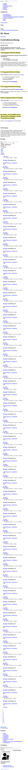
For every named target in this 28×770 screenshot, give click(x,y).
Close (2, 28)
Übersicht (5, 734)
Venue (2, 150)
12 (3, 722)
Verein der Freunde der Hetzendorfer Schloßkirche (13, 16)
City (2, 151)
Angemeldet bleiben (6, 751)
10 (3, 719)
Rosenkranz (5, 737)
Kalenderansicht (6, 742)
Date (3, 148)
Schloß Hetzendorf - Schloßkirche (10, 162)
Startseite (5, 3)
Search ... (2, 1)
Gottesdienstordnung (7, 15)
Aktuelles (5, 4)
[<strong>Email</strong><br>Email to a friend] (4, 30)
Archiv (4, 19)
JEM (7, 728)
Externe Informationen (7, 5)
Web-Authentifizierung (5, 761)
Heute (4, 733)
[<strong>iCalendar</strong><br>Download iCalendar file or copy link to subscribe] (15, 30)
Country (2, 153)
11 (3, 721)
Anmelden (3, 763)
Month (2, 143)
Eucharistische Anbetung (8, 739)
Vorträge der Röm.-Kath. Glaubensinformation (12, 741)
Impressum (5, 7)
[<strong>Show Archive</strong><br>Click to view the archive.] (4, 22)
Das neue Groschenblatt (8, 18)
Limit (2, 145)
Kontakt (4, 8)
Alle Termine (6, 735)
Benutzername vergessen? (8, 766)
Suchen (2, 144)
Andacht (5, 740)
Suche (4, 20)
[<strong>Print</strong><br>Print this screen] (10, 30)
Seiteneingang (14, 81)
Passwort (2, 749)
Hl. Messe (5, 160)
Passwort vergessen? (7, 765)
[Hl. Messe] (3, 36)
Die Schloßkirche (6, 14)
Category (3, 154)
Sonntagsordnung (19, 89)
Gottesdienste (6, 736)
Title (2, 149)
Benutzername (3, 747)
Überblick (5, 9)
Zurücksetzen (7, 144)
